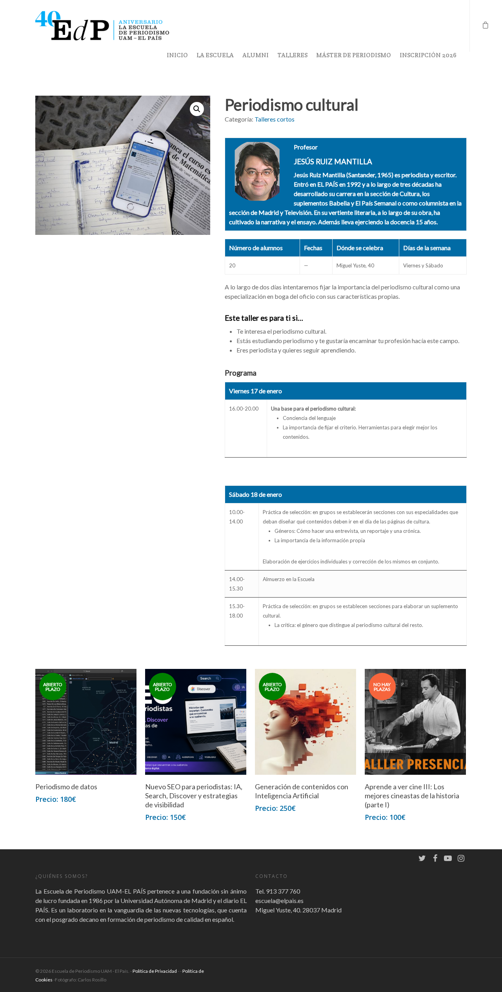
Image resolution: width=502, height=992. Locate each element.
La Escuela (215, 55)
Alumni (255, 55)
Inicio (177, 55)
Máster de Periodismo (353, 55)
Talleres (292, 55)
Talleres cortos (275, 119)
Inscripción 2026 (428, 55)
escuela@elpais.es (279, 900)
